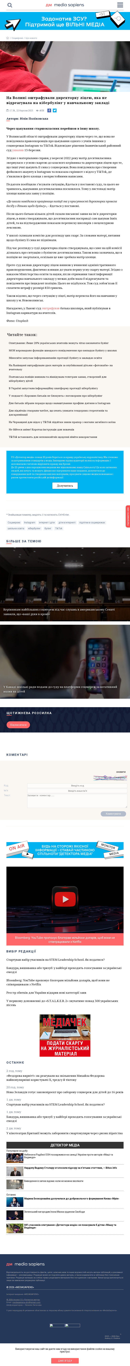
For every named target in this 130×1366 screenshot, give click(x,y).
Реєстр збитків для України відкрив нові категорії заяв (46, 992)
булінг (48, 528)
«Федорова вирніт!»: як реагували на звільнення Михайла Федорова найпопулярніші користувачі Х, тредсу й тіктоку (55, 1078)
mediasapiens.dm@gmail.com (26, 1302)
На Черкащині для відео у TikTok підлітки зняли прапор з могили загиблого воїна (62, 422)
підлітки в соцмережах (92, 522)
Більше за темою (24, 541)
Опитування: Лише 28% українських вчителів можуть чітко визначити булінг (59, 343)
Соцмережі (17, 38)
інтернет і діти (47, 522)
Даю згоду (65, 1360)
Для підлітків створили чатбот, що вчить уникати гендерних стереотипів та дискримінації (58, 412)
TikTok (58, 528)
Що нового (31, 38)
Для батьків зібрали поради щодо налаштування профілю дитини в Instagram (59, 403)
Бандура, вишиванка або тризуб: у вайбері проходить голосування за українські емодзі (64, 970)
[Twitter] (55, 110)
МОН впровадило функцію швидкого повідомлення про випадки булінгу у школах (63, 350)
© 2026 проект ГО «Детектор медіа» (23, 1300)
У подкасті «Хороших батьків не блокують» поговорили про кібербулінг (55, 396)
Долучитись (65, 486)
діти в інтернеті (67, 522)
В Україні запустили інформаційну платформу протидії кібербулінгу (53, 388)
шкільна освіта (16, 528)
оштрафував (51, 308)
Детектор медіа (65, 1145)
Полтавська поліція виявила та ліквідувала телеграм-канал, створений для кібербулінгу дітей (57, 379)
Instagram (29, 522)
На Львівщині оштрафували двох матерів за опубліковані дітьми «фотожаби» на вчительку (61, 367)
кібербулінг (34, 528)
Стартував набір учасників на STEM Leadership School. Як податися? (55, 960)
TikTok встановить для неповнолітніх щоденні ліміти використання (53, 437)
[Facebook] (49, 110)
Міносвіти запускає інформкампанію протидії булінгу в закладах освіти (55, 358)
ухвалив (18, 150)
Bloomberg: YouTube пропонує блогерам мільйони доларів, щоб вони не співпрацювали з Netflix (58, 982)
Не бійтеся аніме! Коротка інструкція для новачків (41, 429)
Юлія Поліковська (34, 118)
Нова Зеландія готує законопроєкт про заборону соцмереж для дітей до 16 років (64, 1092)
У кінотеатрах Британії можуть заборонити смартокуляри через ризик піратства (64, 1133)
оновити (121, 772)
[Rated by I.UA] (57, 1326)
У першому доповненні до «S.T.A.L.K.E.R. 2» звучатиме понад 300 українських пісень (62, 1003)
